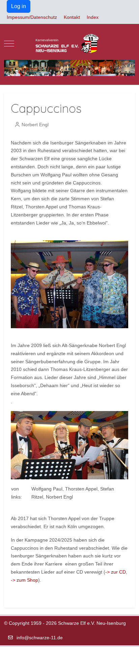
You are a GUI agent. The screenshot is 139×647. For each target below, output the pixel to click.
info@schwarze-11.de (40, 637)
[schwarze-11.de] (69, 44)
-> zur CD (115, 572)
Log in (18, 6)
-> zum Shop (24, 580)
